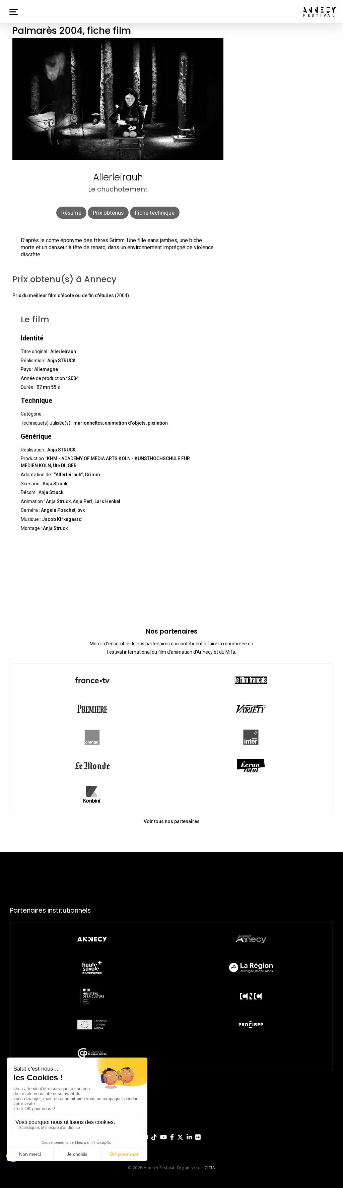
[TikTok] (154, 1142)
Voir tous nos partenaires (172, 821)
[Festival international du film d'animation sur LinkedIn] (189, 1142)
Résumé (71, 212)
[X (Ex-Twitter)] (180, 1142)
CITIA (210, 1168)
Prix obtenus (108, 212)
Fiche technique (155, 212)
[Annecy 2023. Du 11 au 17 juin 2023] (319, 12)
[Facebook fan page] (172, 1142)
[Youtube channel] (163, 1142)
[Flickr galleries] (198, 1142)
